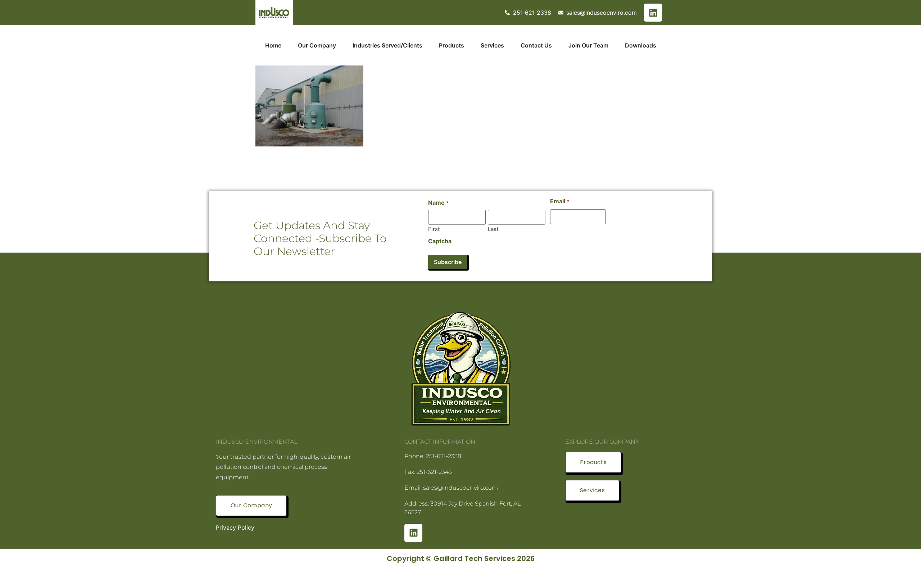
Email (559, 201)
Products (451, 45)
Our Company (317, 45)
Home (273, 45)
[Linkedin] (653, 13)
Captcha (440, 241)
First (434, 229)
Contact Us (536, 45)
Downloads (640, 45)
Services (492, 45)
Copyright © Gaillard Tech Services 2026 (461, 558)
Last (493, 229)
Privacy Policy (235, 527)
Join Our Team (588, 45)
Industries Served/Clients (387, 45)
